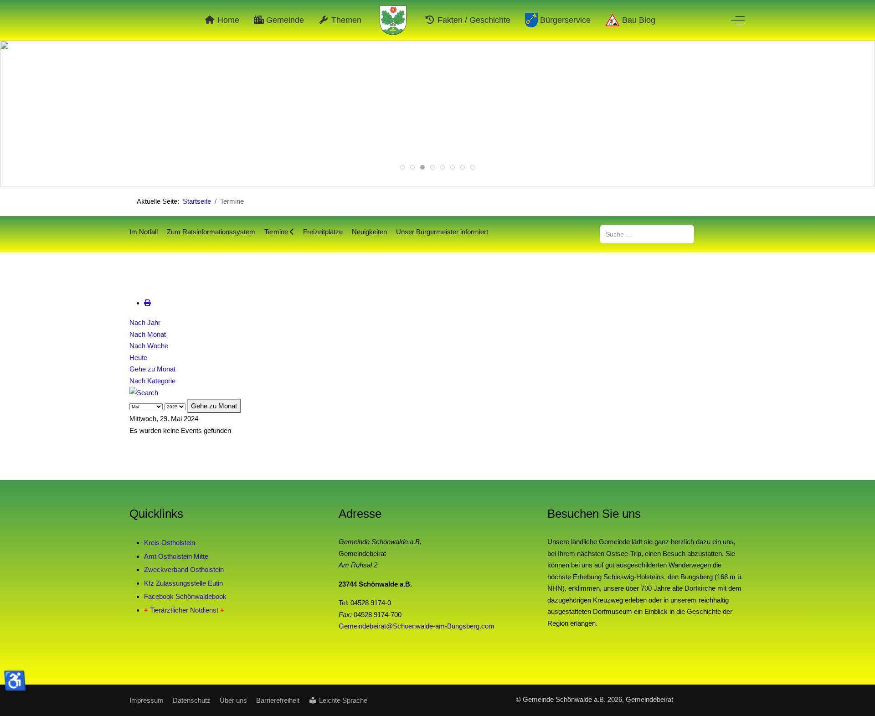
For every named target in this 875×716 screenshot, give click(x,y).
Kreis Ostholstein (169, 542)
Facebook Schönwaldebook (185, 596)
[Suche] (143, 392)
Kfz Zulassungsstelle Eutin (183, 583)
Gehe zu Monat (152, 369)
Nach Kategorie (152, 381)
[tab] (402, 167)
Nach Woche (148, 346)
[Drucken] (147, 303)
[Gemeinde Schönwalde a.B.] (393, 20)
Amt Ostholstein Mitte (176, 556)
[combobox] (647, 234)
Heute (138, 357)
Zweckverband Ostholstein (184, 569)
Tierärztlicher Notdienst (184, 610)
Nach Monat (147, 334)
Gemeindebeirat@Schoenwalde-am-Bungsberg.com (416, 626)
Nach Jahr (144, 322)
